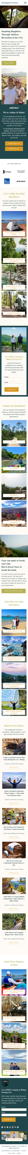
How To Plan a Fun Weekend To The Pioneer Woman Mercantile (14, 828)
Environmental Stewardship (11, 1150)
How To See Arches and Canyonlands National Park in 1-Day (14, 863)
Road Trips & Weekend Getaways (14, 833)
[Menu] (25, 3)
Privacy (24, 1150)
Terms (18, 1153)
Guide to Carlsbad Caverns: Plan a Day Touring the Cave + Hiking (14, 758)
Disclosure (11, 1153)
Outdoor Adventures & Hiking (14, 764)
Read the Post (14, 767)
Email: (6, 382)
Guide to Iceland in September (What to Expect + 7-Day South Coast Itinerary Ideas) (14, 793)
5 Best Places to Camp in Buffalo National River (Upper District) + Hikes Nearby (14, 899)
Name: (6, 377)
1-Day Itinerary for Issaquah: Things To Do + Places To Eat (14, 933)
